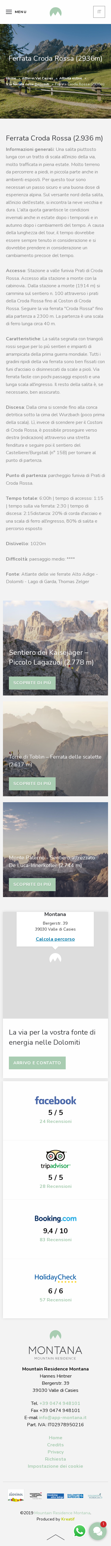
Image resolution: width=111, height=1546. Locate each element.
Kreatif (68, 1519)
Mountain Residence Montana (62, 1513)
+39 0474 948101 (59, 1403)
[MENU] (9, 12)
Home (11, 78)
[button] (98, 1531)
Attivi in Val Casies (37, 78)
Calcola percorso (55, 939)
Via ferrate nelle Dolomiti (27, 84)
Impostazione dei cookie (55, 1466)
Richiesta (55, 1459)
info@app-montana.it (63, 1417)
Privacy (56, 1452)
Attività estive (70, 78)
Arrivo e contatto (37, 1063)
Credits (55, 1445)
